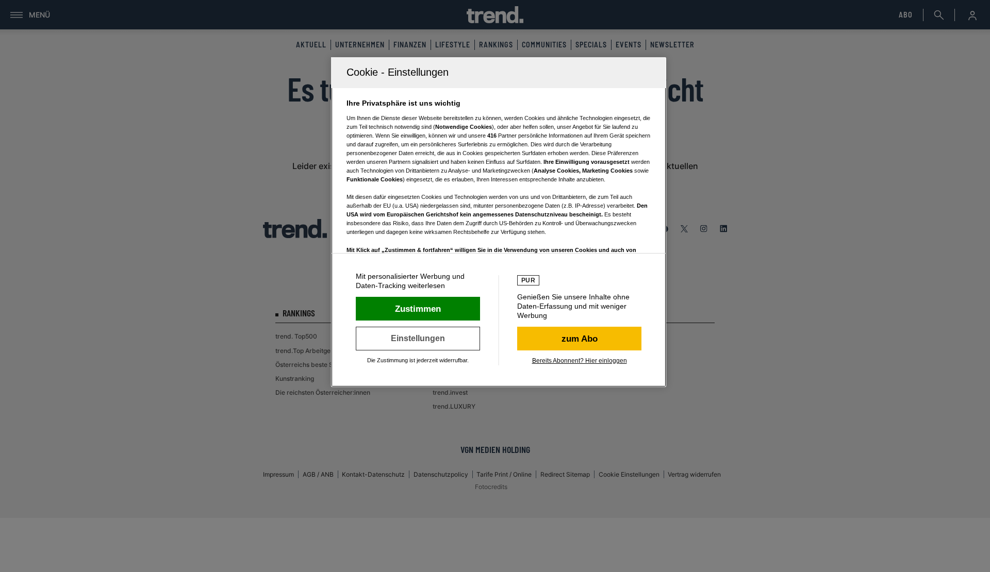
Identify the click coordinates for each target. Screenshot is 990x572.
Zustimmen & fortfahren (418, 309)
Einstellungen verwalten (418, 338)
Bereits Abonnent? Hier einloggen (579, 360)
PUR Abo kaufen (579, 338)
